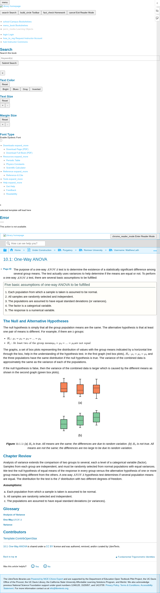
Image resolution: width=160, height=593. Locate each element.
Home (17, 250)
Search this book (8, 53)
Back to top (8, 557)
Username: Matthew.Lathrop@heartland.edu (136, 250)
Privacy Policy (112, 585)
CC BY (50, 546)
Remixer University (93, 250)
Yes (37, 566)
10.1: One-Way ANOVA (15, 546)
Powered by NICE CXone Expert (47, 579)
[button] (11, 190)
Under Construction (42, 250)
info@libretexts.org (58, 588)
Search (8, 243)
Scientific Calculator (16, 167)
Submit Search (9, 63)
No (49, 566)
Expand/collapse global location (155, 249)
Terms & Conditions (130, 585)
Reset (5, 84)
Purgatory (67, 250)
